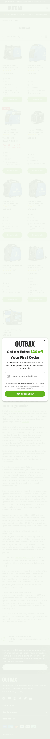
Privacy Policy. (39, 383)
